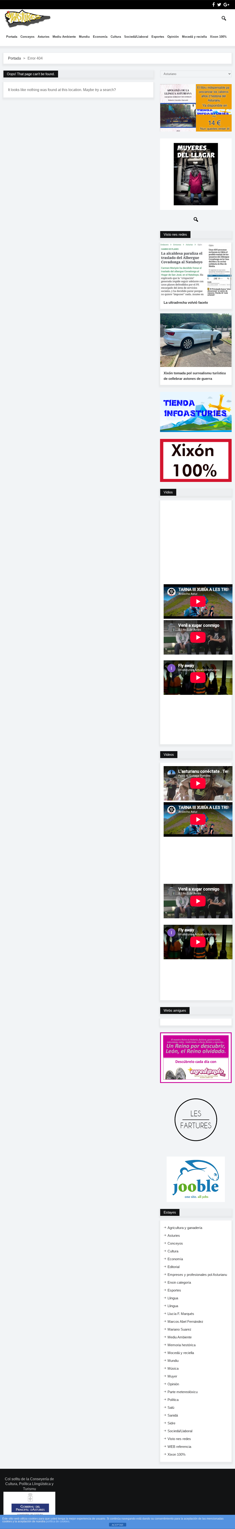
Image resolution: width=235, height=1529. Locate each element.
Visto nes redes (179, 1439)
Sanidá (173, 1415)
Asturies (43, 36)
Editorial (173, 1267)
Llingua (173, 1298)
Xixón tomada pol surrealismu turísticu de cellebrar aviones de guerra (195, 376)
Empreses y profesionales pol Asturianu (197, 1275)
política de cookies (57, 1521)
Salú (171, 1407)
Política (173, 1400)
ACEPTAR (117, 1524)
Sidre (171, 1423)
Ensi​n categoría (179, 1282)
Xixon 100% (218, 36)
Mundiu (84, 36)
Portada (11, 36)
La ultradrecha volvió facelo (186, 302)
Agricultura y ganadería (185, 1228)
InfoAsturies (27, 18)
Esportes (157, 36)
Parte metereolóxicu (183, 1392)
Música (173, 1368)
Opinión (173, 36)
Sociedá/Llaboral (136, 36)
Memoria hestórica (182, 1345)
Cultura (116, 36)
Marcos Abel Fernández (185, 1321)
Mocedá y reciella (194, 36)
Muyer (172, 1376)
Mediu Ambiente (64, 36)
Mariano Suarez (179, 1329)
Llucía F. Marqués (181, 1314)
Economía (100, 36)
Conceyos (27, 36)
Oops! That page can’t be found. (31, 74)
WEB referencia (179, 1447)
